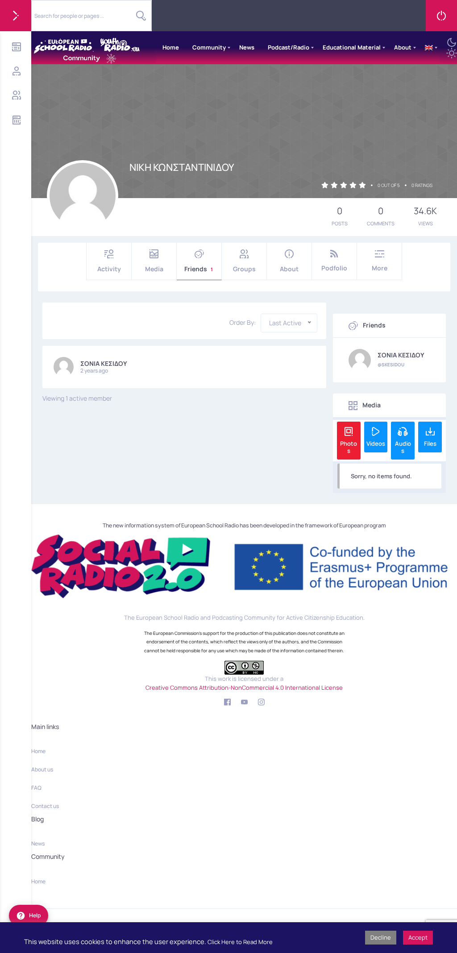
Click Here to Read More (240, 942)
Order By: (242, 322)
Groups (244, 269)
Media (154, 269)
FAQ (36, 787)
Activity (109, 269)
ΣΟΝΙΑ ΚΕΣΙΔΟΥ (103, 363)
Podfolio (334, 268)
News (246, 47)
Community (209, 47)
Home (170, 47)
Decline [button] (380, 937)
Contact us (45, 806)
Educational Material (352, 47)
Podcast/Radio (288, 47)
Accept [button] (418, 937)
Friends (198, 269)
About (402, 47)
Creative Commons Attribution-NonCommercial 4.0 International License (244, 688)
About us (42, 769)
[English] (429, 48)
